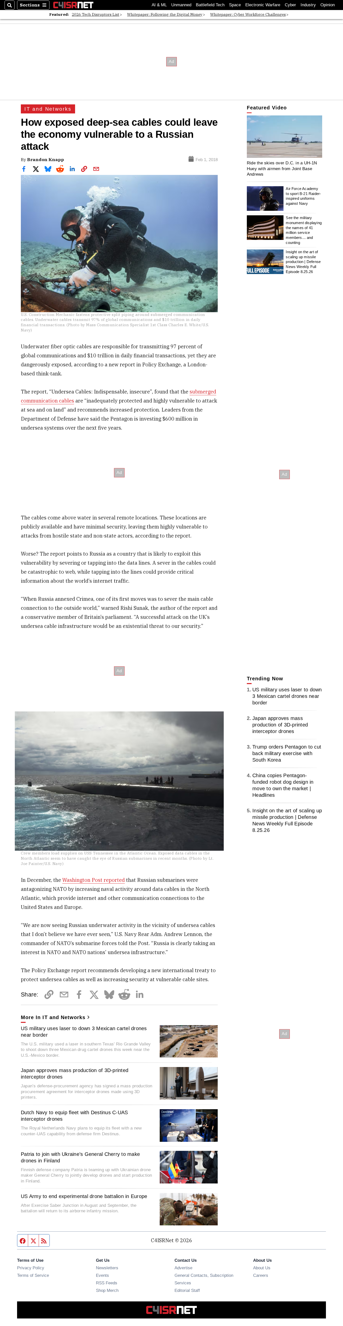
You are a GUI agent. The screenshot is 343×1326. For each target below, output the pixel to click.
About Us (261, 1267)
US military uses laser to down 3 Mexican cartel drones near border (84, 1032)
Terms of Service (33, 1275)
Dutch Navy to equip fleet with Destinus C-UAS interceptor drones (74, 1116)
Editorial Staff (187, 1290)
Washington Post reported (93, 880)
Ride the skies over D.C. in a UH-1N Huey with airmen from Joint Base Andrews (282, 168)
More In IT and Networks (53, 1017)
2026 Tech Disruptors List (95, 14)
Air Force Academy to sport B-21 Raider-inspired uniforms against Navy (303, 196)
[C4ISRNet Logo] (73, 5)
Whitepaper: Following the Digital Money (164, 14)
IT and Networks (48, 109)
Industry (308, 5)
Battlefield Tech (210, 5)
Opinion (327, 5)
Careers (260, 1275)
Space (235, 5)
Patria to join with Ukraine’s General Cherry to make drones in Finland (80, 1157)
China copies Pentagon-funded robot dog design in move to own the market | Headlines (283, 785)
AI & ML (159, 5)
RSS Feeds (106, 1282)
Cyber (290, 5)
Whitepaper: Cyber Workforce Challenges (248, 14)
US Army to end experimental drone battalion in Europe (84, 1196)
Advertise (183, 1267)
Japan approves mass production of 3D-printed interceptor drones (74, 1074)
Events (102, 1275)
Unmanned (181, 5)
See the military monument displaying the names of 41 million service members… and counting (304, 230)
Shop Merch (107, 1290)
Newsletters (107, 1267)
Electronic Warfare (262, 5)
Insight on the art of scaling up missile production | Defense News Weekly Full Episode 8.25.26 (303, 262)
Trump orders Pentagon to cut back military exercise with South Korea (286, 753)
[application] (284, 136)
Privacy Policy (30, 1267)
